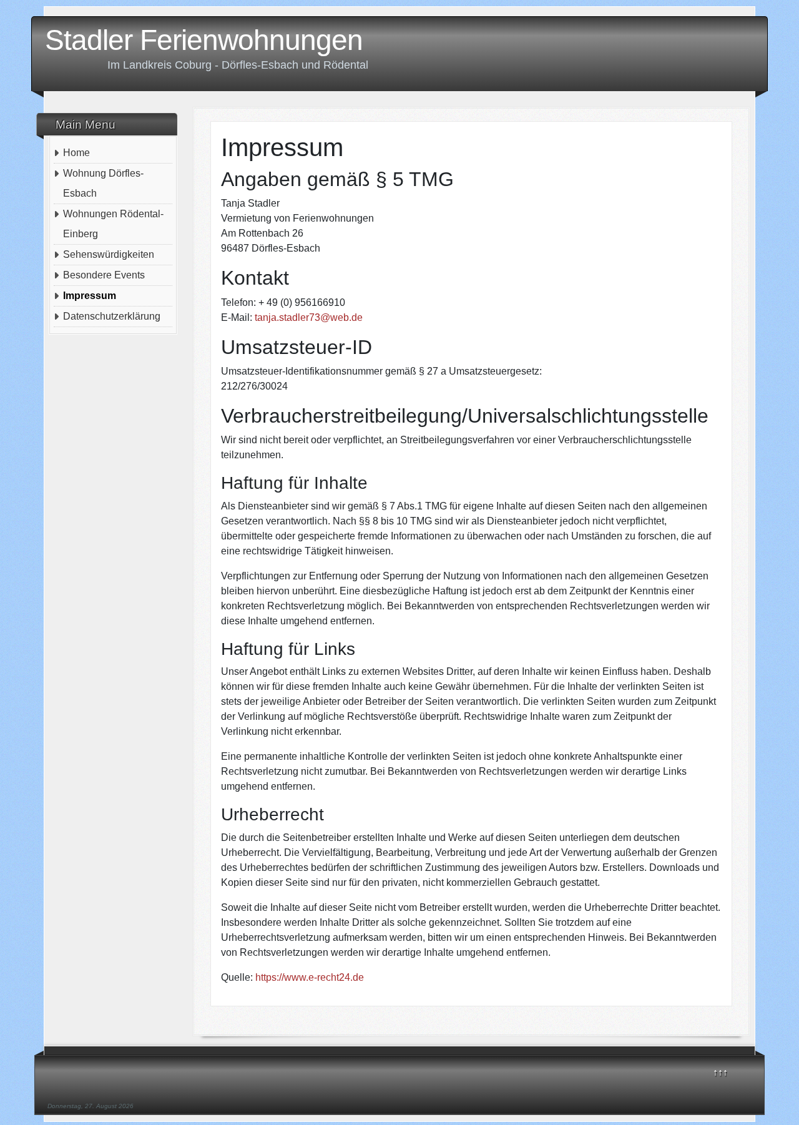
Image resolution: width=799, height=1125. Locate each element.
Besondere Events (104, 275)
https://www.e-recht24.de (309, 977)
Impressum (89, 295)
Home (76, 152)
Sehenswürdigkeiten (108, 254)
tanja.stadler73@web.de (309, 317)
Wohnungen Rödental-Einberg (113, 224)
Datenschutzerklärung (111, 316)
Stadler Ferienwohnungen (204, 40)
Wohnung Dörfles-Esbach (103, 183)
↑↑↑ (720, 1072)
